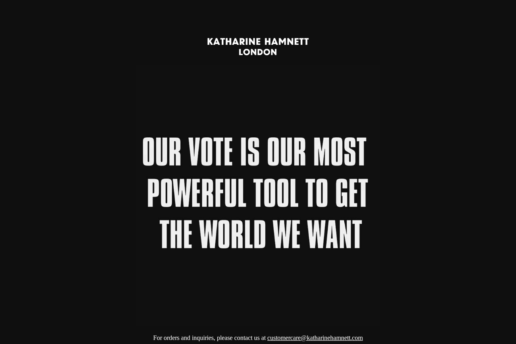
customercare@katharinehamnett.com (315, 337)
